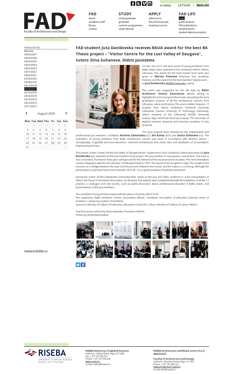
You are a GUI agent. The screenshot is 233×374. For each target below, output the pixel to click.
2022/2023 (30, 68)
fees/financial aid (158, 21)
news (182, 18)
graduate (124, 21)
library (92, 25)
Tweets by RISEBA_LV (36, 250)
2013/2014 (30, 99)
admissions (155, 18)
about (92, 18)
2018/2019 (30, 82)
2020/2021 (30, 75)
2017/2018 (30, 85)
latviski (184, 5)
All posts (28, 51)
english (203, 5)
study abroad (126, 28)
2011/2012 (30, 106)
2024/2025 (30, 61)
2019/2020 (30, 78)
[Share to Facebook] (83, 264)
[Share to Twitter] (78, 264)
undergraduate (127, 18)
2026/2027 (30, 54)
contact (93, 28)
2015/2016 (30, 92)
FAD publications (188, 25)
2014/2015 (30, 96)
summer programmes (131, 25)
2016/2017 (30, 89)
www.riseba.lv (93, 361)
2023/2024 (30, 64)
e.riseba (165, 5)
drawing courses (158, 25)
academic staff (97, 21)
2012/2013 (30, 102)
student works (187, 28)
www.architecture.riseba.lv (167, 366)
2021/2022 (30, 71)
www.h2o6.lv (159, 353)
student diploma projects (192, 32)
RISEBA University (175, 83)
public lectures (187, 21)
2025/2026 (30, 57)
